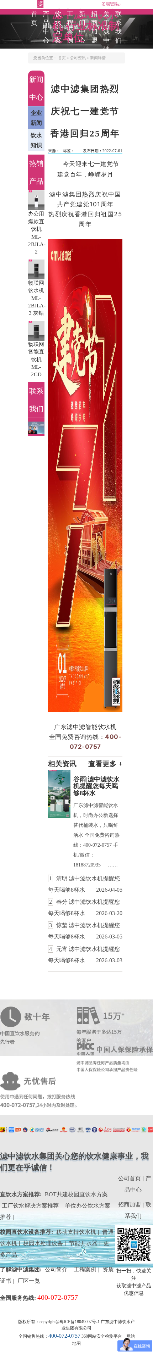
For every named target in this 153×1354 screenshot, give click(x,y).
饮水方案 (58, 27)
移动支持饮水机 (76, 1232)
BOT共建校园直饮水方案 (76, 1194)
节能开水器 (83, 1243)
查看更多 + (105, 764)
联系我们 (118, 27)
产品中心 (46, 27)
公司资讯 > (80, 58)
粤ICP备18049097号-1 (79, 1321)
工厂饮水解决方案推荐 (30, 1206)
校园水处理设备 (43, 1243)
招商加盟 (94, 27)
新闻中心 (82, 27)
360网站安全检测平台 (101, 1336)
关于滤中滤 (106, 31)
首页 (34, 18)
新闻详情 (98, 58)
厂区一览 (28, 1281)
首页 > (64, 58)
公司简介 (56, 1269)
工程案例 (70, 27)
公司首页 (129, 1178)
